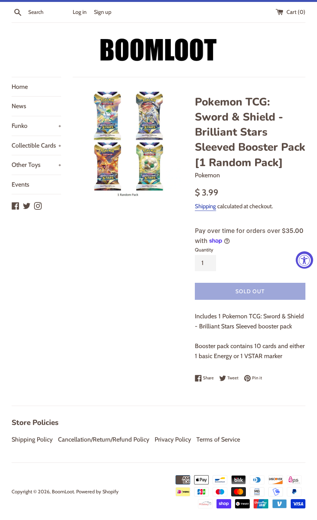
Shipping (205, 206)
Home (20, 86)
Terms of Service (218, 439)
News (19, 106)
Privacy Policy (173, 439)
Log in (80, 11)
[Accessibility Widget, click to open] (304, 260)
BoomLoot (63, 492)
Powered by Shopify (97, 492)
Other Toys (36, 164)
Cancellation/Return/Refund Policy (103, 439)
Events (20, 184)
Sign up (102, 11)
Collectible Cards (36, 145)
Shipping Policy (32, 439)
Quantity (204, 250)
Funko (36, 125)
